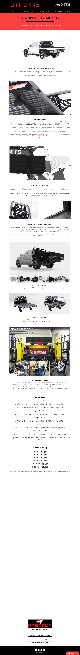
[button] (19, 11)
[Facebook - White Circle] (36, 650)
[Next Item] (67, 259)
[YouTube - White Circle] (41, 650)
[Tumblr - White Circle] (39, 650)
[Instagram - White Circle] (44, 650)
